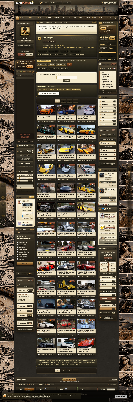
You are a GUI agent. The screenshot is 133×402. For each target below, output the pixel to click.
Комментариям (60, 89)
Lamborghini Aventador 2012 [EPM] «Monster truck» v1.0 (45, 214)
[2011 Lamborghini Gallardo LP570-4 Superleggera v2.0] (46, 323)
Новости (24, 18)
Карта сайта (22, 384)
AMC (102, 108)
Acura (103, 101)
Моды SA (22, 247)
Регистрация (29, 54)
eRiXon (101, 185)
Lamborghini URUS (44, 117)
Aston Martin (105, 111)
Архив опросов (25, 269)
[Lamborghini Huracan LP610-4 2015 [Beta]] (46, 149)
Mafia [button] (102, 18)
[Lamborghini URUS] (46, 110)
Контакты (51, 384)
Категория (63, 60)
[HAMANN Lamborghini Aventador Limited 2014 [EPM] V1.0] (66, 129)
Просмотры (42, 64)
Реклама (41, 384)
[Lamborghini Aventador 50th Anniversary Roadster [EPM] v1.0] (66, 149)
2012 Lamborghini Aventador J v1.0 (83, 350)
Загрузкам (68, 89)
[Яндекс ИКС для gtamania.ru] (49, 389)
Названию (45, 89)
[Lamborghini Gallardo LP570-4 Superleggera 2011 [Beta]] (86, 129)
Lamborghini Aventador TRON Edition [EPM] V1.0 (45, 137)
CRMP (88, 18)
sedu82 (107, 226)
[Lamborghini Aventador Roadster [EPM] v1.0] (66, 188)
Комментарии (61, 64)
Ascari (103, 114)
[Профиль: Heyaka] (102, 215)
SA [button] (75, 18)
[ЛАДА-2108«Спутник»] (27, 205)
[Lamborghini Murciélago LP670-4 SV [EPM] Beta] (86, 323)
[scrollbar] (129, 201)
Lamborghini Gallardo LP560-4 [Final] (85, 234)
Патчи (107, 192)
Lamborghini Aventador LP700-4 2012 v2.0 (65, 234)
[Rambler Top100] (110, 389)
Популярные (81, 60)
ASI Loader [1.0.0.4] (111, 174)
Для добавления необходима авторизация (25, 136)
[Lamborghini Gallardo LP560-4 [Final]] (86, 226)
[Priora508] (19, 202)
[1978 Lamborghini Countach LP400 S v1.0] (66, 110)
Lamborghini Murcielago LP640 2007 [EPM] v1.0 (45, 234)
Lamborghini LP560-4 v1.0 (46, 175)
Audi (102, 121)
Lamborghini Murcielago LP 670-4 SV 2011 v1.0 (45, 292)
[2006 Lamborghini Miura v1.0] (46, 343)
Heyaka (107, 214)
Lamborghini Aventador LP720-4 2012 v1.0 (65, 292)
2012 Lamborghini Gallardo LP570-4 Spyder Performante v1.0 (65, 350)
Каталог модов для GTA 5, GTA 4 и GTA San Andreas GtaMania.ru (60, 47)
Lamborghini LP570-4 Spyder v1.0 (44, 273)
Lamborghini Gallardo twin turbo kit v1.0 (65, 311)
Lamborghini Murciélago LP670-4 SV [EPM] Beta (85, 331)
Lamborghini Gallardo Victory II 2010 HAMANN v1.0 (85, 253)
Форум (33, 18)
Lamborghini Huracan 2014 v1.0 (64, 214)
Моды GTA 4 (23, 245)
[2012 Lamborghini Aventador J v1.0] (86, 343)
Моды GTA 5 (23, 242)
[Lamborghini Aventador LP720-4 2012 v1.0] (66, 285)
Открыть (112, 185)
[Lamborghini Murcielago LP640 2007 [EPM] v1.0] (46, 226)
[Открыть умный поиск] (116, 18)
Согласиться (121, 396)
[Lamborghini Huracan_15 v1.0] (86, 149)
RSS (69, 64)
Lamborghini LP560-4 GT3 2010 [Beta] (86, 292)
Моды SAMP (23, 250)
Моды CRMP (23, 254)
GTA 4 (57, 18)
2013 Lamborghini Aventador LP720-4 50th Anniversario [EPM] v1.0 (65, 176)
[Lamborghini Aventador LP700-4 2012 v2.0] (66, 226)
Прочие (21, 259)
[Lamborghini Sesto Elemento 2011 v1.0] (46, 188)
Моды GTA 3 (23, 257)
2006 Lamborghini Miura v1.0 (45, 350)
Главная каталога (44, 60)
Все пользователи (25, 187)
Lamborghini (91, 47)
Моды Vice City (24, 252)
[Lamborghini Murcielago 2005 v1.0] (46, 246)
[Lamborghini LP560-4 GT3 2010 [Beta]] (86, 285)
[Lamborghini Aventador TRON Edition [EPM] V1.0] (46, 129)
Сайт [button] (110, 18)
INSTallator (108, 237)
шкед (27, 166)
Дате (39, 89)
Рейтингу (52, 89)
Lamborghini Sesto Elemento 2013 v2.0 (43, 311)
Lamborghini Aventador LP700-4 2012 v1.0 (85, 273)
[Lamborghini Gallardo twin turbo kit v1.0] (66, 304)
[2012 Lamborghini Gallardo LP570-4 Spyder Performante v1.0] (66, 343)
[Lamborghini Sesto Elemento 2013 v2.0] (46, 304)
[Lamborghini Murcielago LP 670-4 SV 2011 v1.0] (46, 285)
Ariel (102, 117)
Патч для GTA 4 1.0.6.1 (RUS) (111, 189)
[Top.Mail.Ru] (29, 389)
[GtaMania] (25, 2)
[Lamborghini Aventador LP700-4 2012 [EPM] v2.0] (66, 246)
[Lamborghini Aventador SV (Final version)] (86, 110)
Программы (108, 177)
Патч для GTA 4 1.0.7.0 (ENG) (111, 205)
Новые (72, 60)
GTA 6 (41, 18)
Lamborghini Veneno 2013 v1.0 (84, 176)
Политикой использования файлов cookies (36, 397)
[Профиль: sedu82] (102, 227)
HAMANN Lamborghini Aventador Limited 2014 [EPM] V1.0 (65, 137)
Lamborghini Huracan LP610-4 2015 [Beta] (44, 156)
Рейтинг (51, 64)
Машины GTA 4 (59, 45)
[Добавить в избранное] (39, 107)
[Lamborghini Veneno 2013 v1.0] (86, 168)
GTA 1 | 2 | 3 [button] (66, 18)
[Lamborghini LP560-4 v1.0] (46, 168)
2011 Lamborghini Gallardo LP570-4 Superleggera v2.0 (43, 331)
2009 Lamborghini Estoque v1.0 (83, 311)
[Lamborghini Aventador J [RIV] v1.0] (66, 323)
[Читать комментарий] (31, 218)
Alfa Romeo (104, 104)
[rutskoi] (19, 223)
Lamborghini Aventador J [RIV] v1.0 (66, 331)
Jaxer (100, 200)
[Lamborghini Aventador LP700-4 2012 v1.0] (86, 265)
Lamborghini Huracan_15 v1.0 (85, 156)
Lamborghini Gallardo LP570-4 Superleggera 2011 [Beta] (85, 137)
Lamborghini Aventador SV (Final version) (85, 117)
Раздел (55, 60)
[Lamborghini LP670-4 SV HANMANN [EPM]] (66, 265)
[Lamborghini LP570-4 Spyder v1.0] (46, 265)
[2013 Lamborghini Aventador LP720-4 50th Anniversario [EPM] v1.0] (66, 168)
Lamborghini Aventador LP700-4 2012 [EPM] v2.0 (65, 253)
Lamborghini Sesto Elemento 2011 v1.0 (43, 195)
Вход (21, 54)
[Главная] (17, 18)
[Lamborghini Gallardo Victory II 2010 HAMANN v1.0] (86, 246)
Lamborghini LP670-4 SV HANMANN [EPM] (65, 273)
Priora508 (25, 216)
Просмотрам (76, 89)
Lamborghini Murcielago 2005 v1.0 (45, 253)
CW (95, 18)
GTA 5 (49, 18)
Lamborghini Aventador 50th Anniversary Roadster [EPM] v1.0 (66, 156)
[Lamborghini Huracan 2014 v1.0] (66, 207)
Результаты (24, 267)
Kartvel (21, 166)
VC (81, 18)
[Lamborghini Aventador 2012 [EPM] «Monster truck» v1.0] (46, 207)
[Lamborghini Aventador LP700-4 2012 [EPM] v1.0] (86, 188)
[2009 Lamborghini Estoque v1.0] (86, 304)
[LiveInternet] (90, 389)
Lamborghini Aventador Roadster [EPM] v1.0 (65, 195)
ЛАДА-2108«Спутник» (27, 210)
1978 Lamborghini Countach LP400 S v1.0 (64, 117)
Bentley (103, 124)
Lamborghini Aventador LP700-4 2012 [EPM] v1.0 (85, 195)
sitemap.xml (113, 384)
